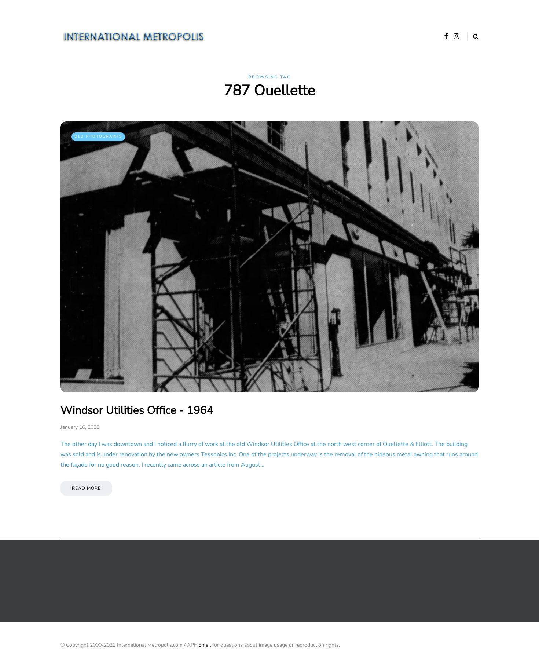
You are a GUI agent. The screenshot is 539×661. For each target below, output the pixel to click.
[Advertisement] (193, 580)
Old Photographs (98, 136)
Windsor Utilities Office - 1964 (136, 410)
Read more (86, 488)
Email (204, 645)
